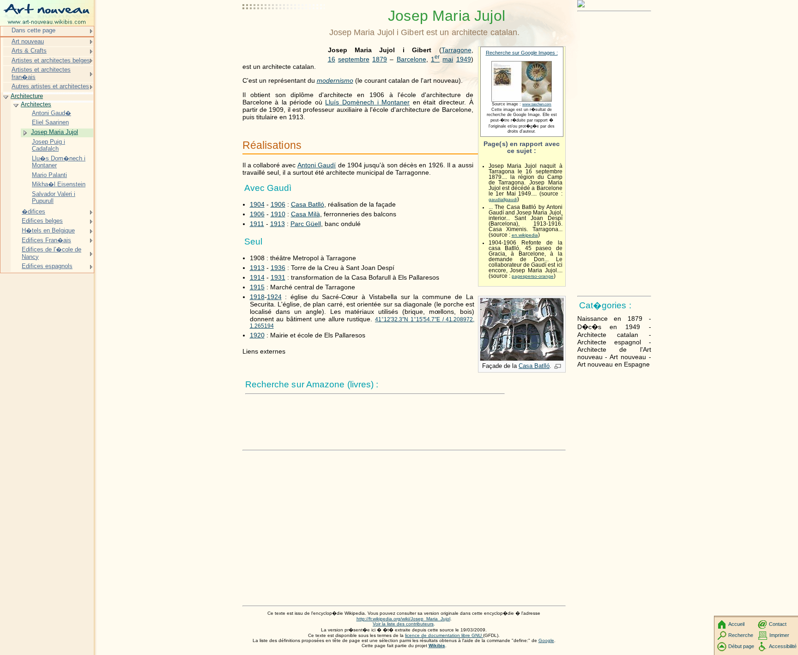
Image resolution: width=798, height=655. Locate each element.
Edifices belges (42, 220)
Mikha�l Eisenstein (58, 184)
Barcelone (411, 59)
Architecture (27, 95)
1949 (463, 59)
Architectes (36, 104)
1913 (277, 223)
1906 (278, 204)
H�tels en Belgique (48, 230)
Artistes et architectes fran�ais (41, 73)
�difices (33, 211)
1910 (278, 214)
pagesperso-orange (533, 276)
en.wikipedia (525, 235)
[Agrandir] (557, 367)
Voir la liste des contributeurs (403, 623)
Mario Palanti (49, 174)
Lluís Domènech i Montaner (367, 102)
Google (546, 640)
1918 (257, 296)
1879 (379, 59)
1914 (257, 277)
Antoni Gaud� (51, 113)
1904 (257, 204)
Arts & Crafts (29, 50)
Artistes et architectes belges (51, 60)
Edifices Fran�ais (46, 240)
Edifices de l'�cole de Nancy (51, 253)
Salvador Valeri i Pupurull (53, 197)
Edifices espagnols (47, 266)
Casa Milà (305, 214)
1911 (257, 223)
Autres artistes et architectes (50, 86)
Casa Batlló (534, 365)
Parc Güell (305, 223)
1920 (257, 335)
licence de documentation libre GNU (444, 635)
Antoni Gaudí (316, 165)
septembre (353, 59)
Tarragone (456, 50)
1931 (278, 277)
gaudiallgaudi (503, 199)
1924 (274, 296)
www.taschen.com (536, 104)
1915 (257, 287)
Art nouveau (28, 41)
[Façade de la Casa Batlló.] (522, 358)
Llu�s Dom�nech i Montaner (58, 162)
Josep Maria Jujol (54, 132)
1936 (278, 267)
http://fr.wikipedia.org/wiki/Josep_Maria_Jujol (403, 618)
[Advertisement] (284, 30)
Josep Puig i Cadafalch (48, 145)
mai (447, 59)
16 (331, 59)
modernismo (335, 80)
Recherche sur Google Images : (522, 52)
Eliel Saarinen (50, 122)
